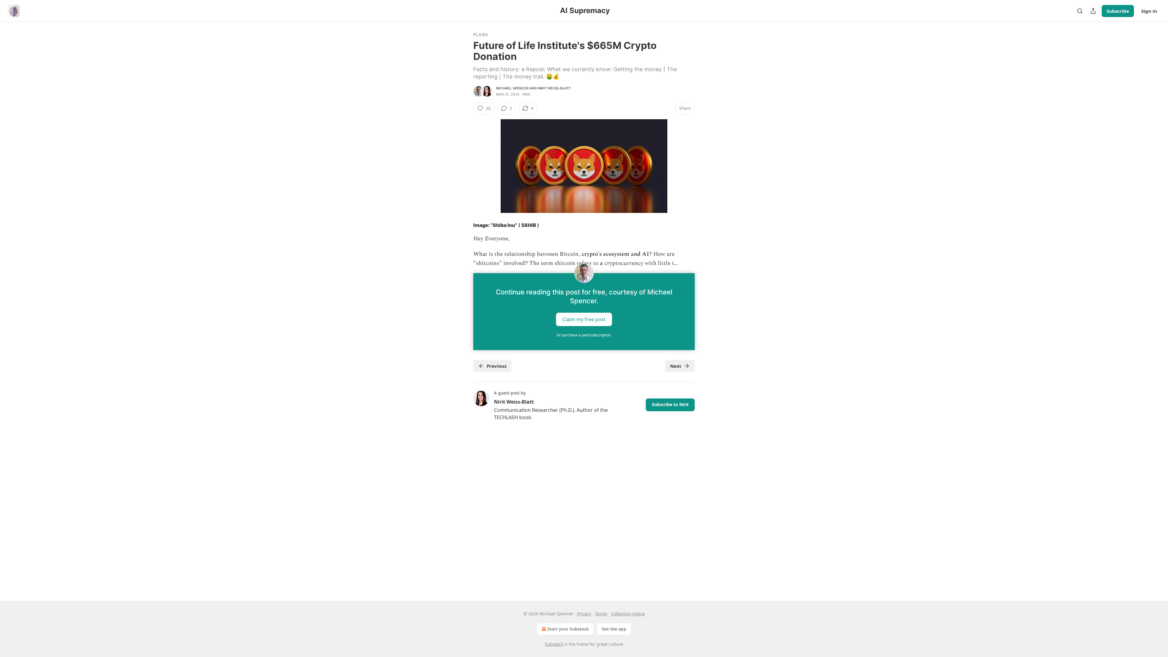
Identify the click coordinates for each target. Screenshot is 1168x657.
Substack (554, 644)
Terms (601, 614)
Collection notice (628, 614)
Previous (496, 366)
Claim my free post (584, 319)
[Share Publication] (1093, 11)
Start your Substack (568, 629)
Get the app (614, 629)
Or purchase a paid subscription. (584, 335)
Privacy (584, 614)
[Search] (1080, 11)
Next (675, 366)
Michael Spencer (512, 88)
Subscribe (1118, 11)
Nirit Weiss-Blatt (554, 88)
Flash (480, 34)
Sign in (1149, 11)
